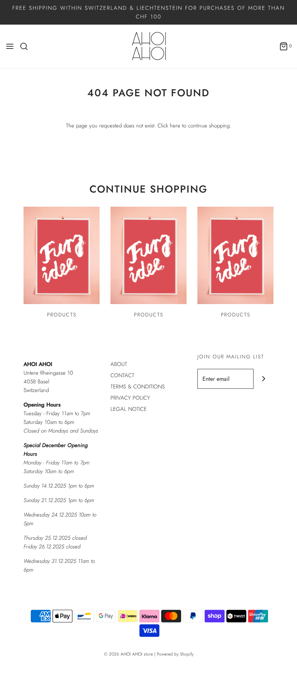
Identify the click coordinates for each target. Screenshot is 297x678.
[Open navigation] (10, 46)
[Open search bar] (27, 46)
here (175, 126)
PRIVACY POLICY (130, 398)
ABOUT (118, 364)
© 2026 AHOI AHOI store (128, 654)
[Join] (263, 379)
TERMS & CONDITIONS (137, 387)
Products (61, 314)
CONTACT (122, 375)
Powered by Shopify (175, 654)
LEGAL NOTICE (128, 409)
